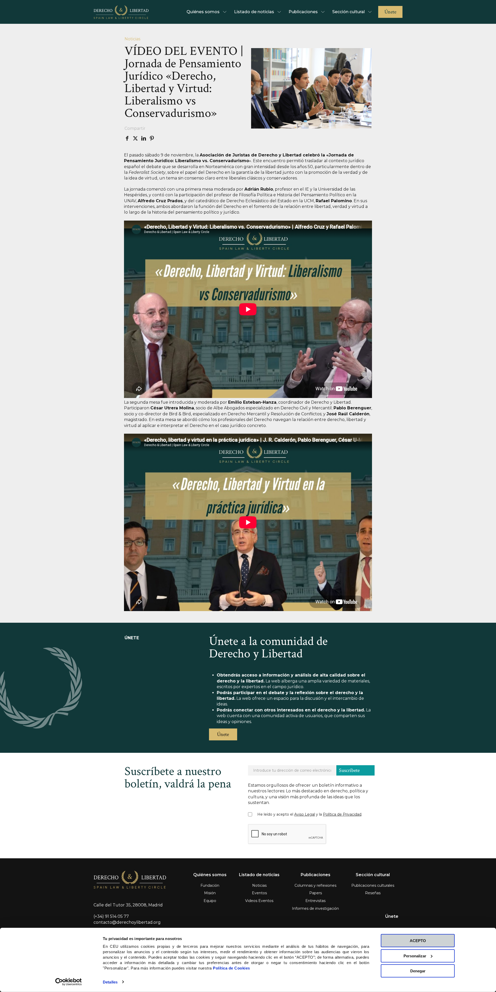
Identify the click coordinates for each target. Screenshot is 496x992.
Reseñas (373, 893)
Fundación (209, 885)
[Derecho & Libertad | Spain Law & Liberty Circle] (121, 12)
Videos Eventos (259, 900)
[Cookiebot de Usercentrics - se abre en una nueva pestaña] (68, 982)
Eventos (259, 893)
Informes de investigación (315, 908)
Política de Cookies (231, 968)
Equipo (210, 900)
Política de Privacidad (342, 814)
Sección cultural (373, 874)
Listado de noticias (259, 874)
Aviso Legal (304, 814)
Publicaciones (315, 874)
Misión (210, 893)
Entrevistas (315, 900)
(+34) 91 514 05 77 (111, 916)
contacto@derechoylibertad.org (127, 922)
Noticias (259, 885)
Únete (391, 916)
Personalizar (415, 955)
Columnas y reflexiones (315, 885)
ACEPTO (418, 940)
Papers (315, 893)
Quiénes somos (210, 874)
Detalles (110, 982)
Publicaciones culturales (372, 885)
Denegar (417, 971)
